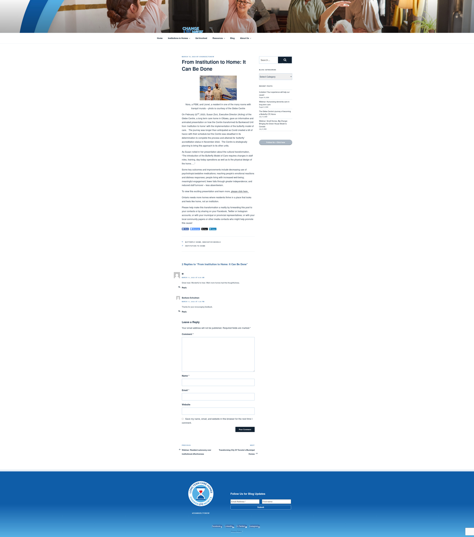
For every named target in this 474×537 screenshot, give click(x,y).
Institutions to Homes (178, 38)
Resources (218, 38)
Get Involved (201, 38)
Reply (184, 287)
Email (185, 390)
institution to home (195, 246)
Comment (188, 334)
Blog (232, 38)
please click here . (240, 191)
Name (185, 375)
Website (186, 404)
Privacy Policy (236, 531)
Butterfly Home (193, 242)
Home (160, 38)
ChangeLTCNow (206, 57)
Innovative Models (211, 242)
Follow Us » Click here (275, 142)
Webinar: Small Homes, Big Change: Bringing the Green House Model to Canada (273, 124)
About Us (244, 38)
